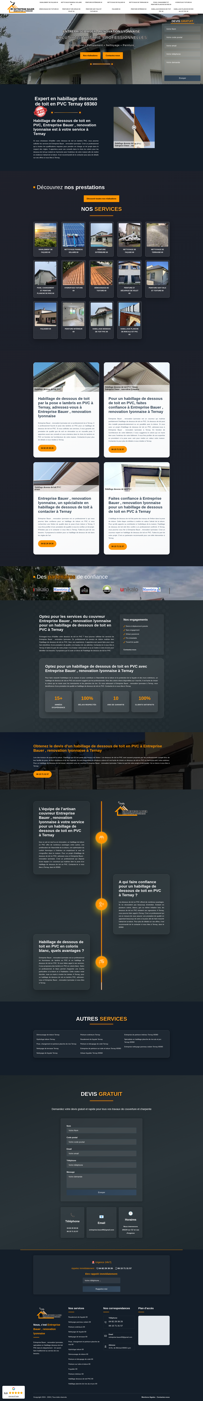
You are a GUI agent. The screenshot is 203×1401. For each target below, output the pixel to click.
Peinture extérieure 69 (93, 2)
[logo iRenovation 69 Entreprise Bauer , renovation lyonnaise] (21, 7)
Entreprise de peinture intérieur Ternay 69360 (141, 1035)
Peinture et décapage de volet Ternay (94, 1044)
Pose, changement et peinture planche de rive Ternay (56, 1044)
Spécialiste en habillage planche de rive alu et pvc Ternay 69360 (142, 1040)
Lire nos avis (14, 1396)
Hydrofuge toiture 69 (183, 2)
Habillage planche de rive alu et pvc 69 (183, 10)
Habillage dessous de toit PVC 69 (161, 10)
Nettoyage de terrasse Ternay (48, 1048)
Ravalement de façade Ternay (91, 1039)
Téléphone (71, 1161)
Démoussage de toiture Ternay (48, 1035)
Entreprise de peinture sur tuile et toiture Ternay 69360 (100, 1048)
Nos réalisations (90, 56)
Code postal (72, 1138)
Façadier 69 (116, 9)
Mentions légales (148, 1397)
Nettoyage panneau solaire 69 (71, 3)
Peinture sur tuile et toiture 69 (94, 10)
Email (69, 1149)
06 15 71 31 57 (117, 449)
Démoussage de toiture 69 (49, 9)
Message (71, 1172)
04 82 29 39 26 (47, 448)
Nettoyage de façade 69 (116, 2)
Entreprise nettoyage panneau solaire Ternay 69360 (143, 1047)
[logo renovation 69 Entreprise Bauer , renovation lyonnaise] (49, 1313)
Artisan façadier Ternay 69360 (91, 1053)
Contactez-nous (113, 56)
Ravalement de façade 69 (49, 2)
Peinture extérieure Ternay (90, 1035)
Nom (69, 1126)
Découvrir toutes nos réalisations (101, 199)
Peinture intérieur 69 (138, 9)
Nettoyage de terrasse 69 (138, 2)
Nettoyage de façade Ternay (47, 1053)
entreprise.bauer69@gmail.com (101, 1230)
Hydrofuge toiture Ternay (46, 1039)
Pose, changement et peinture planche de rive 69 (161, 3)
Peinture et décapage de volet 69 (71, 10)
